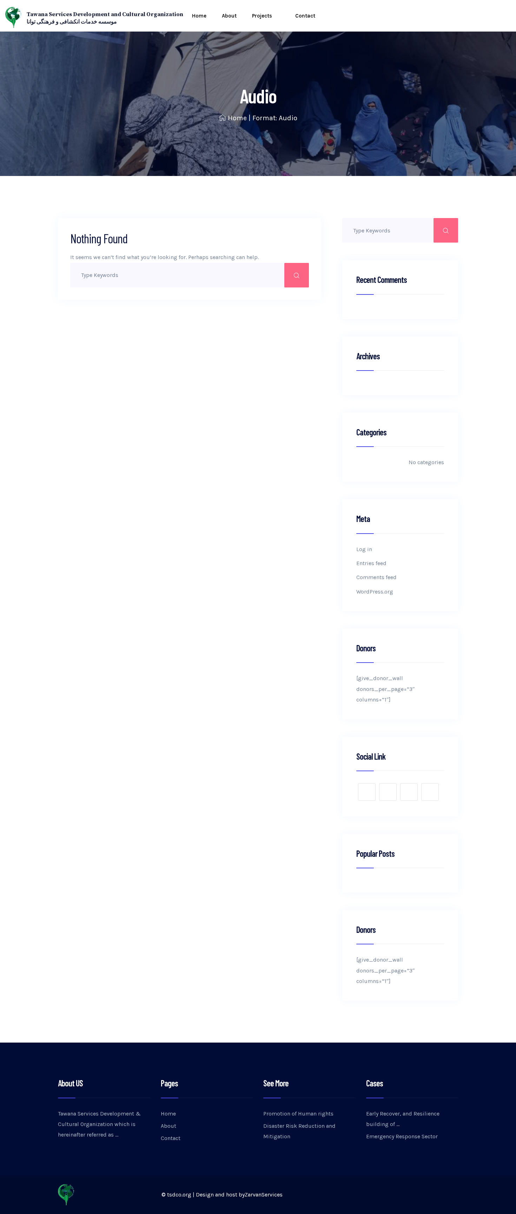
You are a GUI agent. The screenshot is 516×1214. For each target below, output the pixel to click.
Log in (364, 549)
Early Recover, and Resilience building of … (402, 1118)
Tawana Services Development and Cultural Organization (105, 14)
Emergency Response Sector (402, 1136)
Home (199, 16)
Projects (262, 16)
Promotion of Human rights (298, 1113)
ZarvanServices (264, 1194)
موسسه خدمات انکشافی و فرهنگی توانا (72, 21)
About (229, 16)
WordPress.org (374, 591)
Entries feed (371, 563)
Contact (305, 16)
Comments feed (376, 577)
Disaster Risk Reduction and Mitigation (299, 1131)
